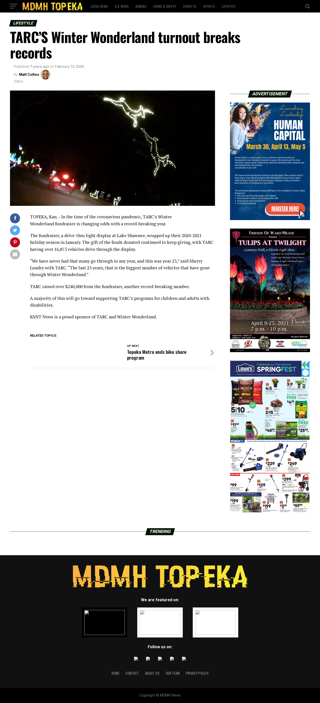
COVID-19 (189, 6)
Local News (99, 6)
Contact (132, 673)
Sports (209, 6)
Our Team (173, 673)
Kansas (141, 6)
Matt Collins (29, 75)
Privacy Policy (197, 673)
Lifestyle (229, 6)
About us (152, 673)
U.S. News (121, 6)
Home (116, 673)
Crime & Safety (164, 6)
